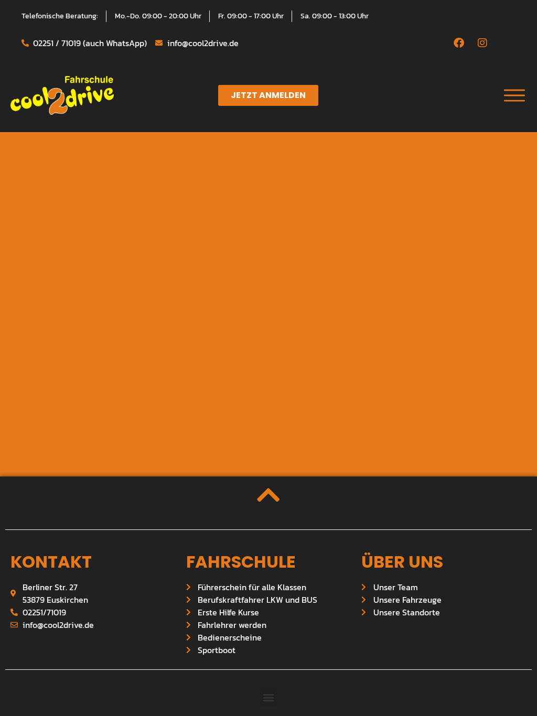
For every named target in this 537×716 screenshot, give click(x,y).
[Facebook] (458, 42)
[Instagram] (482, 42)
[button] (268, 697)
